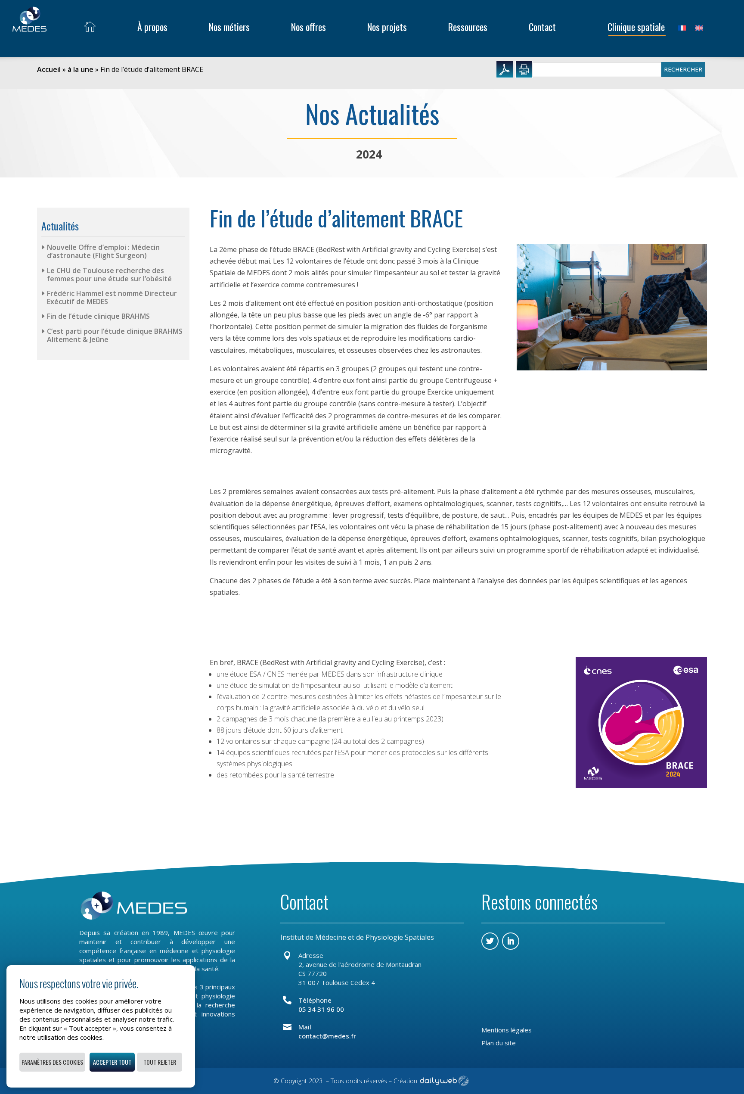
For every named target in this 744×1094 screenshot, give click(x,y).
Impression (524, 69)
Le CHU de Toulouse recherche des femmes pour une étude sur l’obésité (109, 274)
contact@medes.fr (327, 1036)
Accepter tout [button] (112, 1061)
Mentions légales (506, 1030)
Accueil (49, 69)
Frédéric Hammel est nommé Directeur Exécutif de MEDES (112, 297)
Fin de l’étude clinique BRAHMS (98, 316)
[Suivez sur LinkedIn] (510, 941)
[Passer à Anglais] (699, 27)
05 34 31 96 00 (321, 1009)
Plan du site (498, 1043)
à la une (80, 69)
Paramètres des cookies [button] (52, 1061)
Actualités (60, 226)
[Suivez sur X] (490, 941)
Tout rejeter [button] (159, 1061)
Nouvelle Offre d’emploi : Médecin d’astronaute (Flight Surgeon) (103, 251)
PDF (504, 69)
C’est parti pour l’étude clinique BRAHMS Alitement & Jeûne (115, 335)
